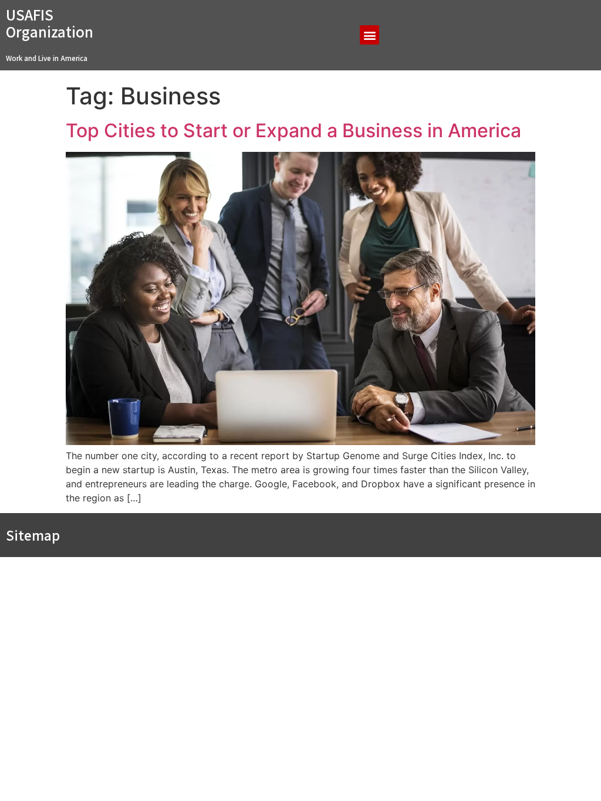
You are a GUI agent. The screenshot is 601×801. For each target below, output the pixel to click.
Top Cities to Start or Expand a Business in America (293, 130)
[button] (369, 35)
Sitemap (33, 535)
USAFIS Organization (49, 23)
